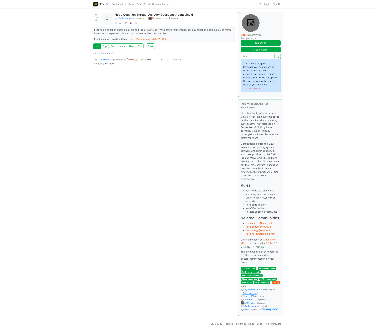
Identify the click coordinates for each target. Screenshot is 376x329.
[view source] (135, 23)
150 (119, 23)
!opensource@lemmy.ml (258, 223)
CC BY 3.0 (271, 243)
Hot (97, 46)
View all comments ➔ (105, 53)
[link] (125, 23)
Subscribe (260, 42)
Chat (150, 46)
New (131, 46)
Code (259, 323)
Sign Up (277, 4)
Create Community (154, 4)
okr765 (103, 4)
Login (267, 4)
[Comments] (107, 19)
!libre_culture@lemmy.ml (258, 226)
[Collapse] (96, 59)
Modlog (276, 282)
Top (105, 46)
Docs (251, 323)
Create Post (135, 4)
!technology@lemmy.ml (258, 230)
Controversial (117, 46)
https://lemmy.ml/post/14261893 (148, 39)
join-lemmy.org (273, 323)
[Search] (260, 4)
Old (140, 46)
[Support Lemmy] (168, 4)
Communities (118, 4)
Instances (241, 323)
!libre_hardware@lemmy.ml (260, 233)
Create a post (260, 49)
